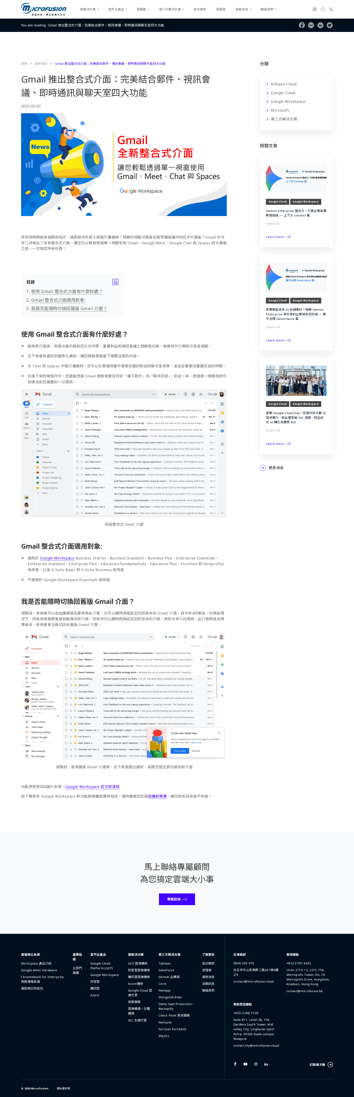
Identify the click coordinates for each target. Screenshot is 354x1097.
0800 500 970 (243, 963)
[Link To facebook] (235, 1064)
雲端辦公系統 (30, 954)
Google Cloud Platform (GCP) (101, 965)
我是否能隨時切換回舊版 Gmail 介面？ (69, 308)
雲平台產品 (116, 9)
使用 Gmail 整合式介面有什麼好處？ (67, 291)
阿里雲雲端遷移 (139, 970)
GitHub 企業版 (169, 977)
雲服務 (141, 9)
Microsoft (280, 110)
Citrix (163, 984)
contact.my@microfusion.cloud (256, 1045)
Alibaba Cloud (283, 84)
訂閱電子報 (317, 1065)
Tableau (164, 963)
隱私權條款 (63, 1088)
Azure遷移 (135, 984)
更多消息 (276, 467)
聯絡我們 (267, 9)
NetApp (165, 990)
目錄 (72, 282)
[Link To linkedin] (266, 1064)
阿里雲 (95, 981)
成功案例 (200, 9)
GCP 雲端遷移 (138, 963)
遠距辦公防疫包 (32, 988)
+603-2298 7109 (245, 1013)
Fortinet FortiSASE (172, 1029)
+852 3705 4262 (298, 963)
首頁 (24, 63)
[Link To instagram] (256, 1064)
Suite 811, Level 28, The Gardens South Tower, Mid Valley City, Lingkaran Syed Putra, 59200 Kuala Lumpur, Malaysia (254, 1029)
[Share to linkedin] (320, 25)
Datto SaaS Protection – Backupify (176, 1006)
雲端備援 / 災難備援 (139, 1010)
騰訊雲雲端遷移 (139, 977)
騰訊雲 (95, 988)
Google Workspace (288, 101)
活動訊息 (208, 984)
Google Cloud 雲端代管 (140, 992)
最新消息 (242, 9)
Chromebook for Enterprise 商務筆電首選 (42, 979)
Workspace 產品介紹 (36, 963)
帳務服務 (134, 1002)
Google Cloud (283, 92)
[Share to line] (311, 25)
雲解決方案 (88, 9)
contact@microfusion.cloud (253, 981)
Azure (94, 995)
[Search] (323, 9)
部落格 (221, 9)
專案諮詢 (173, 899)
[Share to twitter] (330, 25)
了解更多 (208, 954)
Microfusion (40, 1088)
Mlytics (164, 1036)
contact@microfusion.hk (304, 991)
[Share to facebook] (302, 25)
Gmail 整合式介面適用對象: (58, 300)
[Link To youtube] (245, 1064)
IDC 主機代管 (137, 1020)
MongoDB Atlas (170, 997)
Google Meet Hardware (39, 970)
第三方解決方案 (170, 9)
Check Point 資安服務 (174, 1015)
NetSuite (165, 1022)
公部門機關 (77, 970)
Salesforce (166, 970)
